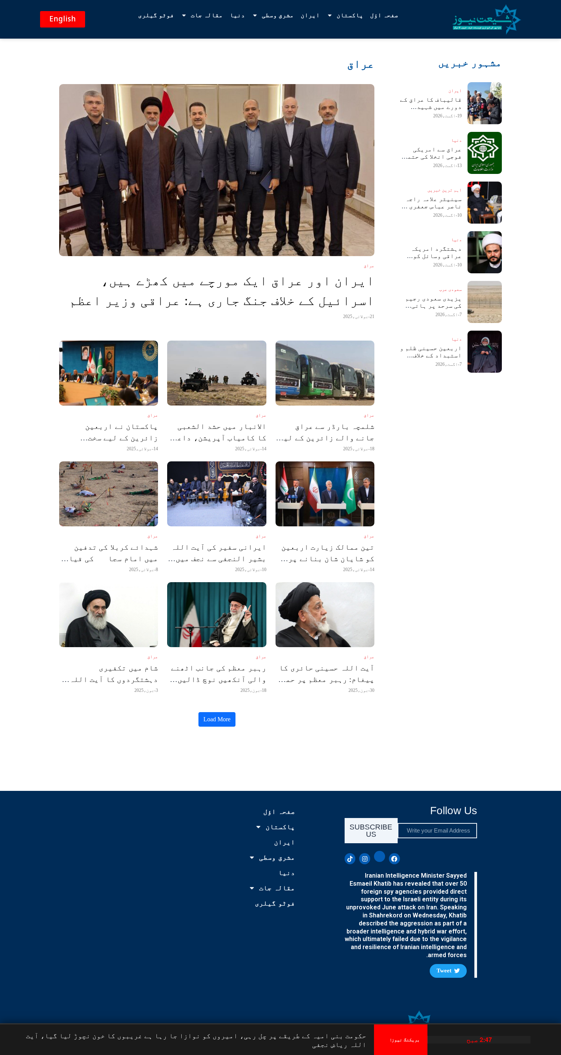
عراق (369, 265)
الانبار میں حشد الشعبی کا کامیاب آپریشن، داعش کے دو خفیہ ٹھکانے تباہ (219, 437)
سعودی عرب (450, 289)
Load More (217, 719)
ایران (310, 15)
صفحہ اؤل (384, 15)
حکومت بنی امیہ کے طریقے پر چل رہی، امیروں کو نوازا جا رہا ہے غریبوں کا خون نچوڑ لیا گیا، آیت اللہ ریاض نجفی (196, 1040)
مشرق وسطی (278, 15)
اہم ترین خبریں (444, 190)
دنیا (237, 15)
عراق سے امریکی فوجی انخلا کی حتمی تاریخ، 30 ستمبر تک (431, 156)
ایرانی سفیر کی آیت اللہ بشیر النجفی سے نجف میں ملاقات (218, 558)
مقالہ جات (207, 15)
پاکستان (350, 15)
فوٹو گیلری (156, 15)
